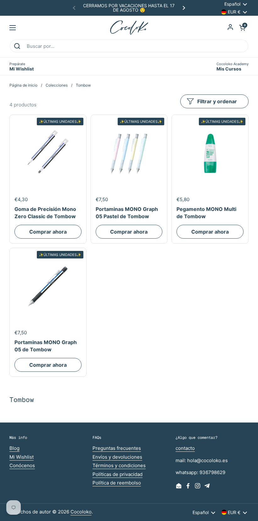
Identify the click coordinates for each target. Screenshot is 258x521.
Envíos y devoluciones (117, 457)
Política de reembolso (117, 483)
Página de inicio (23, 85)
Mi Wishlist (21, 457)
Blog (14, 448)
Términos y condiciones (119, 465)
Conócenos (22, 465)
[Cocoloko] (129, 27)
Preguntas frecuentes (117, 448)
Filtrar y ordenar (217, 101)
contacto (185, 448)
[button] (242, 27)
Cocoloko (81, 512)
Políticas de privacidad (118, 474)
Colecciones (57, 85)
